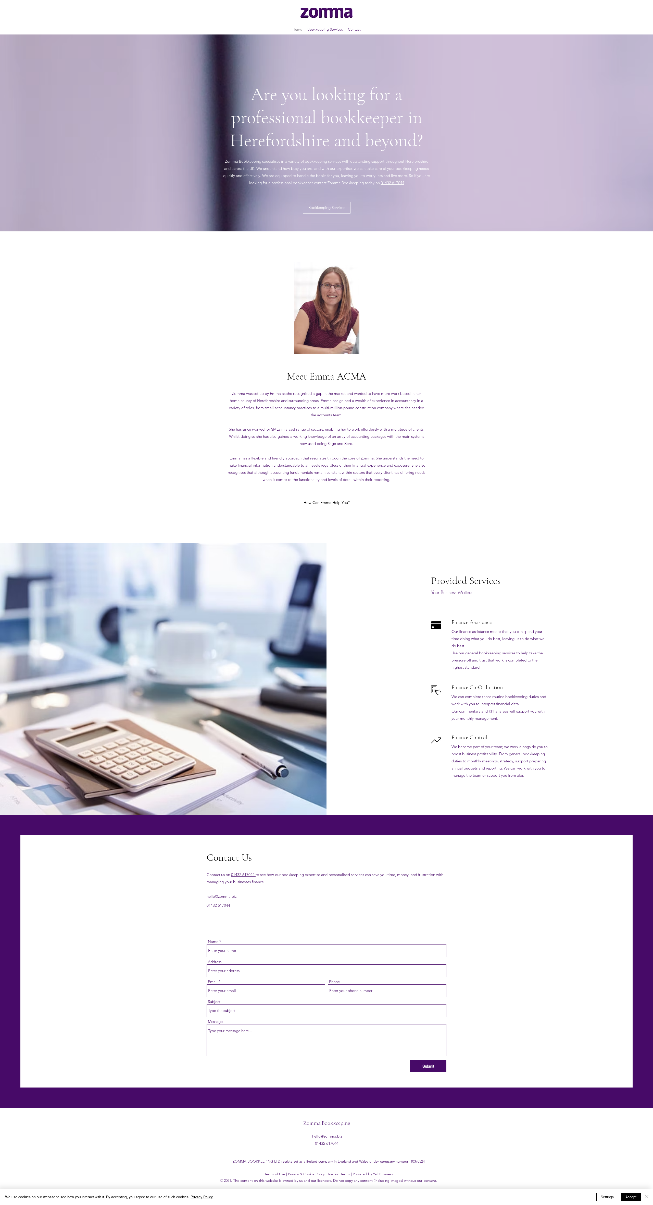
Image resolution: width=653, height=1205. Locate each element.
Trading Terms (338, 1174)
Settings (607, 1196)
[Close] (647, 1197)
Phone (334, 982)
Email (213, 982)
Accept (630, 1196)
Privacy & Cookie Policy (306, 1174)
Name (213, 941)
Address (214, 962)
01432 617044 (392, 182)
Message (215, 1021)
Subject (214, 1001)
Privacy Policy (202, 1196)
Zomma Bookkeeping (326, 1123)
